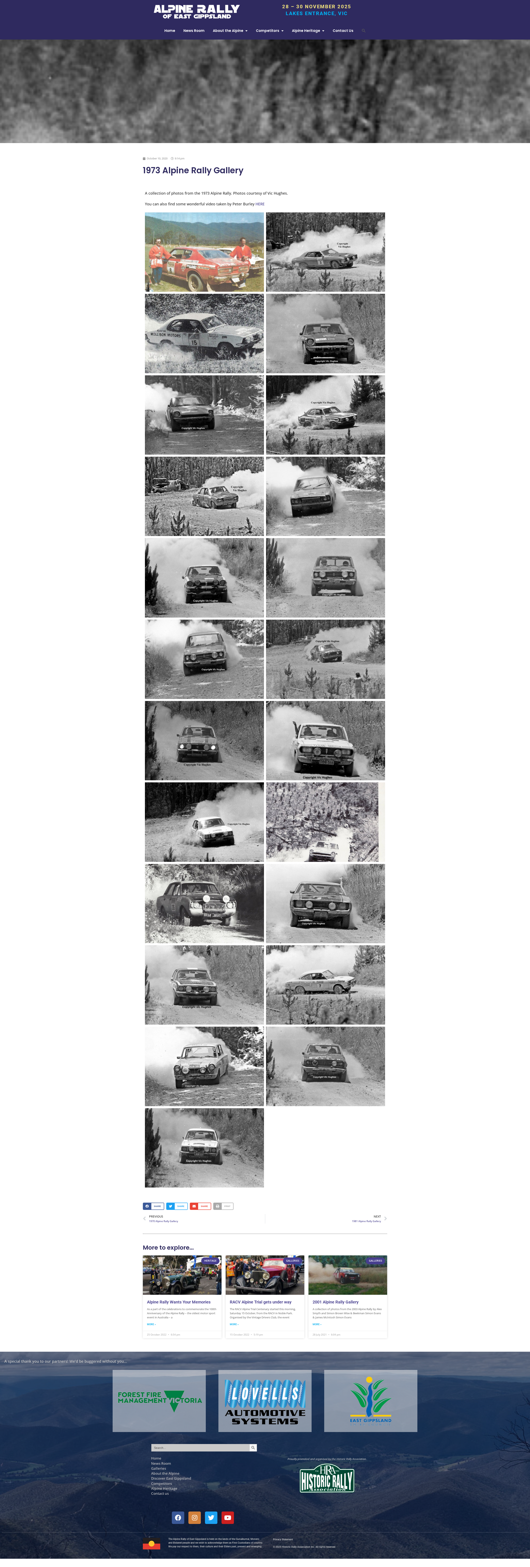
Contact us (160, 1493)
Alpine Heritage (306, 30)
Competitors (267, 30)
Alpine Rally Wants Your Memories (179, 1302)
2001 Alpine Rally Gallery (336, 1302)
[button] (364, 30)
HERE (260, 203)
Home (169, 30)
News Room (194, 30)
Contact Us (343, 30)
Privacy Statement (283, 1539)
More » (151, 1324)
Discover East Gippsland (171, 1478)
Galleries (158, 1468)
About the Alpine (228, 30)
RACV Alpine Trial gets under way (261, 1302)
